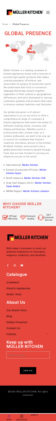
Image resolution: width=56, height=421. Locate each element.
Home (5, 24)
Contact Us (13, 328)
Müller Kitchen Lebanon (36, 191)
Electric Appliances (18, 288)
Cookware (12, 282)
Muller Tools (14, 294)
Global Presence (16, 322)
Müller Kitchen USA (34, 178)
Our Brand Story (16, 310)
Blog (9, 316)
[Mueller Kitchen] (24, 12)
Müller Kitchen (30, 165)
